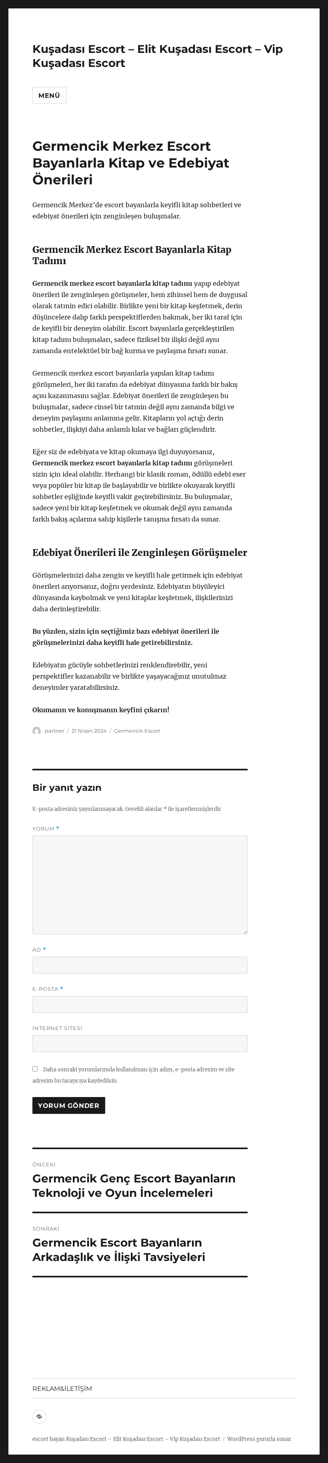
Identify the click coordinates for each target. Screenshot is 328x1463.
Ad (39, 949)
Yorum (46, 828)
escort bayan (48, 1439)
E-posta (48, 989)
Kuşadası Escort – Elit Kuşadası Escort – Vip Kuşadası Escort (143, 1439)
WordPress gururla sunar (259, 1439)
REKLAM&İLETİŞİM (62, 1388)
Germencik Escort (137, 730)
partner (54, 730)
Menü (49, 95)
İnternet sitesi (57, 1028)
